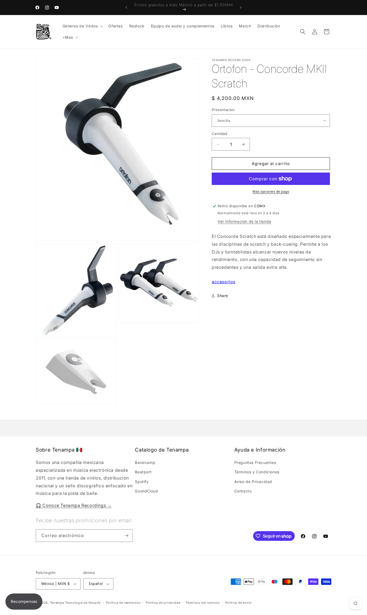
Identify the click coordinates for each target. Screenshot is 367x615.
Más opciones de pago (271, 191)
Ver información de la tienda (244, 221)
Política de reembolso (123, 602)
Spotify (142, 481)
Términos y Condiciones (256, 472)
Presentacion (223, 110)
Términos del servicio (203, 602)
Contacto (243, 491)
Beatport (143, 472)
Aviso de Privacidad (253, 481)
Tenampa (57, 603)
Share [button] (222, 296)
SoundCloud (146, 491)
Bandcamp (145, 462)
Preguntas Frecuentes (255, 462)
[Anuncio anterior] (126, 7)
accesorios (223, 281)
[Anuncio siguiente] (241, 7)
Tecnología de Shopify (83, 603)
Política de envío (238, 602)
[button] (82, 26)
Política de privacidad (163, 602)
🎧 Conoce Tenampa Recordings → (73, 505)
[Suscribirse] (126, 535)
